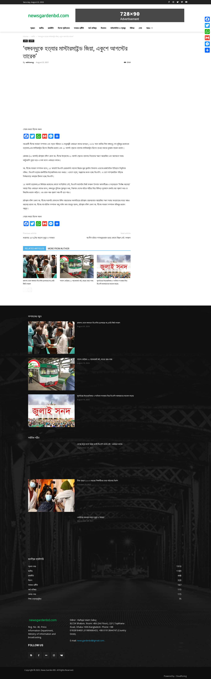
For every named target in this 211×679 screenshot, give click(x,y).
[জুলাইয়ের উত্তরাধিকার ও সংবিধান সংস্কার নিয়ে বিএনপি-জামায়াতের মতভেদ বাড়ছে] (114, 266)
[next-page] (30, 290)
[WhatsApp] (207, 31)
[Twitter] (177, 2)
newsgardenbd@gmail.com (90, 640)
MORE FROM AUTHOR (58, 248)
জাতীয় (33, 36)
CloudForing (181, 676)
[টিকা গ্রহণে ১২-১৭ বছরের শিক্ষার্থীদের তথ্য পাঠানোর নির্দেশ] (51, 495)
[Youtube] (186, 2)
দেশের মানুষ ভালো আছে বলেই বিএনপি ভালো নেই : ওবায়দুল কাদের (99, 444)
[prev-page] (25, 290)
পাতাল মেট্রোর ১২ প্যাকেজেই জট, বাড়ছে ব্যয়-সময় (76, 281)
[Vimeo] (182, 2)
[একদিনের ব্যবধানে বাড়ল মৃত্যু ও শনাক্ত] (51, 532)
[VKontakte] (62, 655)
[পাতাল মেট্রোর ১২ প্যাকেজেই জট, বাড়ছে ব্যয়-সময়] (77, 266)
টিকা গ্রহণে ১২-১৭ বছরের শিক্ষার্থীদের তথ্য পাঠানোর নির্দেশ (97, 480)
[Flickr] (46, 655)
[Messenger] (207, 44)
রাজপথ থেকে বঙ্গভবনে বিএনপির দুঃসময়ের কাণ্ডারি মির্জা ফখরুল (98, 322)
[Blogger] (31, 655)
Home (25, 36)
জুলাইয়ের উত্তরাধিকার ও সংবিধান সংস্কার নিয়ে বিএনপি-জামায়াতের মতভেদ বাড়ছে (105, 396)
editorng (30, 62)
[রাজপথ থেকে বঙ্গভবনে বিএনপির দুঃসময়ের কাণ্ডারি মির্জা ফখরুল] (40, 266)
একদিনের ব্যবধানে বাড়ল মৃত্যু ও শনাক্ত (90, 517)
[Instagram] (173, 2)
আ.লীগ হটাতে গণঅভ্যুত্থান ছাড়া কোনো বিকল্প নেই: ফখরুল (109, 237)
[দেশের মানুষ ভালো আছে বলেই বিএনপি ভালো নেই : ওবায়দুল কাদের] (51, 459)
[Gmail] (207, 38)
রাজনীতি (31, 41)
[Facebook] (169, 2)
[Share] (207, 50)
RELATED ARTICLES (34, 248)
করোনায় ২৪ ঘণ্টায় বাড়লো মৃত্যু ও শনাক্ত (39, 237)
